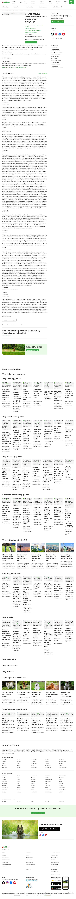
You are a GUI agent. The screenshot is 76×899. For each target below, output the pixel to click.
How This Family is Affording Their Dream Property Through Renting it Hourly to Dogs (27, 516)
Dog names (25, 2)
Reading (27, 26)
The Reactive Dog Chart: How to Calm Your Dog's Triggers (26, 474)
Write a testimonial (31, 42)
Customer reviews (30, 864)
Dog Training (16, 6)
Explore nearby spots (57, 21)
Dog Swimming (55, 64)
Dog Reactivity (29, 6)
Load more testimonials (9, 320)
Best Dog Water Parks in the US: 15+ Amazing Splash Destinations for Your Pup (6, 437)
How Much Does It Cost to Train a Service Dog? (38, 393)
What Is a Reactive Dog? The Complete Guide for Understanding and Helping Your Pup (48, 476)
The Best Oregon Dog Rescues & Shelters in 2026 (23, 721)
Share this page (58, 38)
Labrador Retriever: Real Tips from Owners (26, 632)
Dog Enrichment (43, 6)
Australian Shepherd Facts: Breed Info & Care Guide (58, 632)
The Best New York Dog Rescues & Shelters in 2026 (67, 721)
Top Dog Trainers (56, 54)
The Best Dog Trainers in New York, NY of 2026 (66, 556)
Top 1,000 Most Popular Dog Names (7, 694)
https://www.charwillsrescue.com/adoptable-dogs (14, 67)
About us (4, 855)
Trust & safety (5, 857)
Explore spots (29, 857)
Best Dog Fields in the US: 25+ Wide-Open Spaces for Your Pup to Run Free (17, 398)
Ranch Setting (57, 521)
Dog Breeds (55, 58)
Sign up (71, 2)
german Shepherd (31, 28)
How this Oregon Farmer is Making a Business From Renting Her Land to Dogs (48, 514)
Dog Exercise (55, 62)
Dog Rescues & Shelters (58, 67)
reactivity (38, 481)
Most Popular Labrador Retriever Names (66, 694)
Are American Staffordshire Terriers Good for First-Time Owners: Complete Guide (48, 638)
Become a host (58, 2)
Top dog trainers (42, 2)
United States (31, 25)
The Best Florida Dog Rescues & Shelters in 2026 (51, 721)
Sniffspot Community (57, 6)
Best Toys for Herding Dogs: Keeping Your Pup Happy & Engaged (27, 434)
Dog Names (55, 66)
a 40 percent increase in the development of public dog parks (6, 523)
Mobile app (28, 869)
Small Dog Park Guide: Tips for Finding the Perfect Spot (69, 588)
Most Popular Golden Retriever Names (52, 694)
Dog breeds (50, 2)
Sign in (65, 2)
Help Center (4, 867)
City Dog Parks (55, 56)
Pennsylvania (40, 25)
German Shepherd (6, 335)
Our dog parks (14, 2)
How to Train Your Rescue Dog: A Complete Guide (69, 393)
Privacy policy (5, 862)
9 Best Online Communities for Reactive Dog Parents (59, 471)
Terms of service (5, 859)
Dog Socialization (56, 60)
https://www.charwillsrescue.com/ (33, 30)
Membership (29, 859)
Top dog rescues (33, 2)
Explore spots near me (32, 350)
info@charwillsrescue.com (31, 32)
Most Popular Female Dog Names (36, 694)
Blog (21, 2)
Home (27, 855)
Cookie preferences (6, 864)
